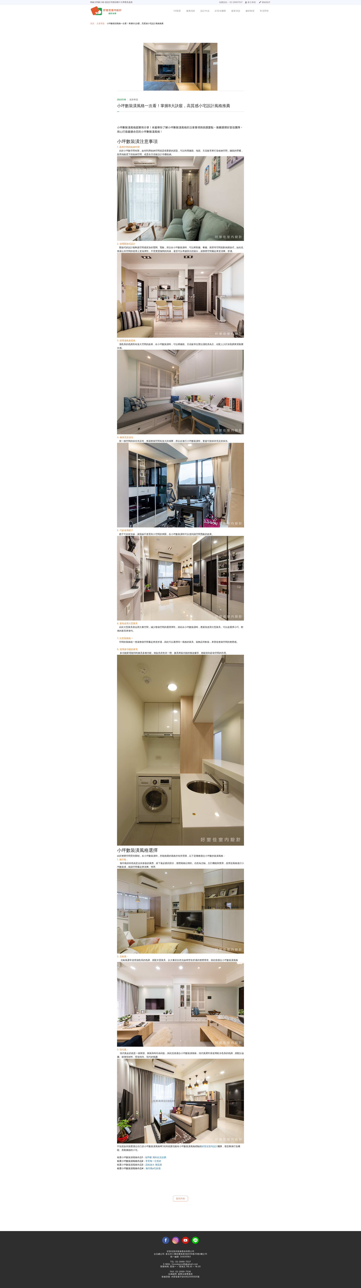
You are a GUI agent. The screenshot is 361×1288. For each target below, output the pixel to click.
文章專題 (100, 23)
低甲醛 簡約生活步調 (155, 1157)
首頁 (92, 23)
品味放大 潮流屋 (153, 1164)
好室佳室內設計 (210, 1146)
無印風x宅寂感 (153, 1168)
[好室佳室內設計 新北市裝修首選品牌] (108, 11)
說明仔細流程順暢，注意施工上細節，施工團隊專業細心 (115, 2)
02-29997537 (236, 2)
